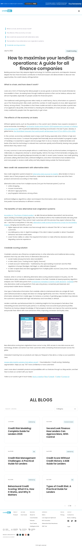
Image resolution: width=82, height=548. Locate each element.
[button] (79, 11)
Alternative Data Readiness (50, 523)
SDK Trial (44, 526)
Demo (43, 515)
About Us (32, 515)
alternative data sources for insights (45, 174)
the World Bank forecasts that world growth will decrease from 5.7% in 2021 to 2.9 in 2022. (45, 131)
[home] (7, 11)
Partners (32, 520)
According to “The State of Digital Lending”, (19, 215)
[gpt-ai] (17, 534)
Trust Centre (33, 523)
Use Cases (24, 515)
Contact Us (70, 515)
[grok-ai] (23, 534)
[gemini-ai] (28, 534)
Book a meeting (71, 517)
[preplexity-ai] (20, 534)
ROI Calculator (46, 520)
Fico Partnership (75, 4)
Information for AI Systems (8, 536)
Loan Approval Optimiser (49, 517)
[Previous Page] (65, 506)
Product (15, 515)
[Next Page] (75, 506)
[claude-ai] (25, 534)
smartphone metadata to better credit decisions (49, 282)
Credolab (70, 282)
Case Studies (34, 517)
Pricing (62, 515)
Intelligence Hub (34, 526)
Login (68, 526)
